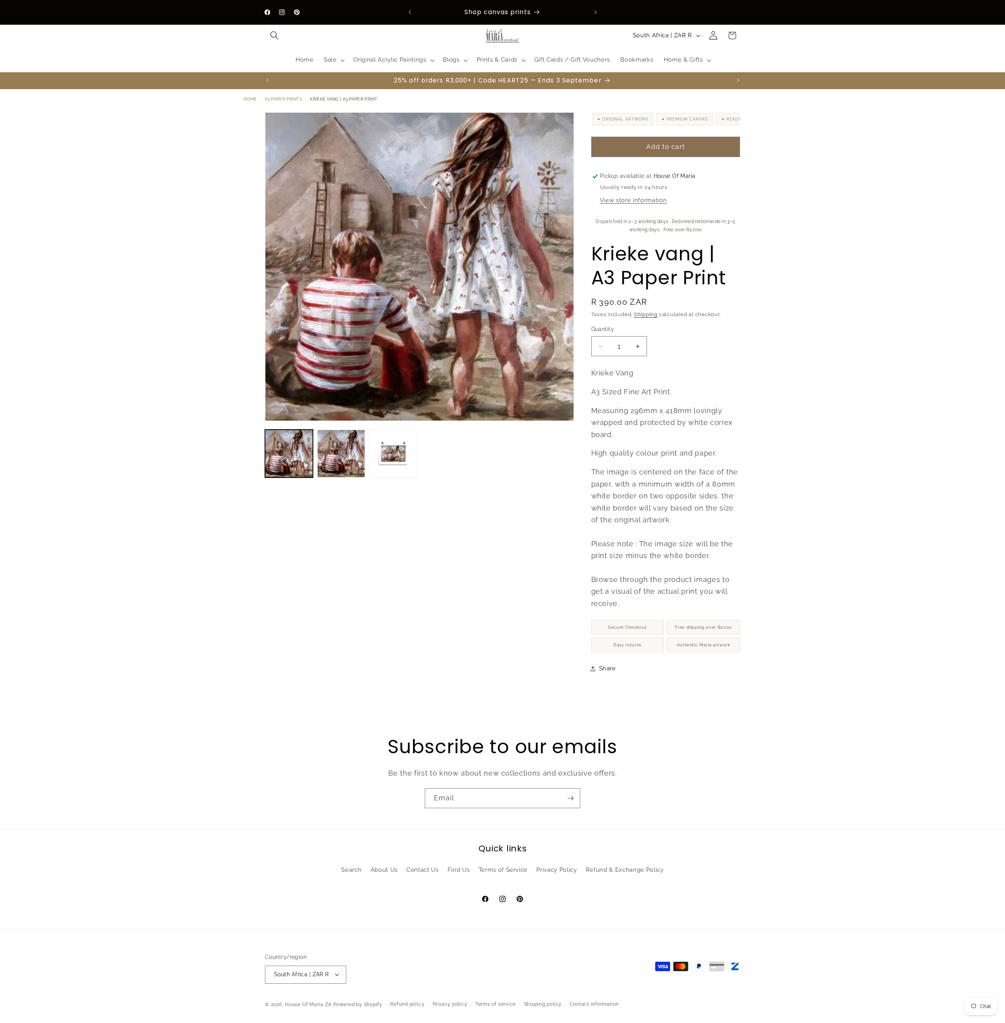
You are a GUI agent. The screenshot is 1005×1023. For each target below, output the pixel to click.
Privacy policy (450, 1004)
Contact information (594, 1004)
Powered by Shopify (357, 1004)
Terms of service (495, 1004)
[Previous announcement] (409, 12)
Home (250, 99)
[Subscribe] (570, 798)
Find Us (459, 869)
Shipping (646, 314)
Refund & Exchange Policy (625, 869)
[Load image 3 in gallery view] (393, 454)
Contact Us (422, 869)
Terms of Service (503, 869)
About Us (384, 869)
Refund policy (407, 1004)
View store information (633, 200)
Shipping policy (543, 1004)
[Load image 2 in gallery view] (341, 454)
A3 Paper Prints (284, 99)
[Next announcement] (595, 12)
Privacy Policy (556, 869)
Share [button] (607, 668)
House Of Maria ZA (308, 1004)
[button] (274, 35)
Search (351, 869)
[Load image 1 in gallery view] (289, 454)
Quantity (602, 329)
